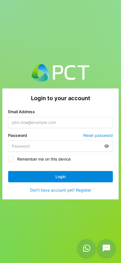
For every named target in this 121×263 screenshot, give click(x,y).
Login (60, 176)
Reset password (98, 135)
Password (60, 135)
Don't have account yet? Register (60, 190)
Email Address (21, 111)
